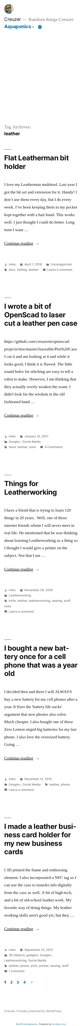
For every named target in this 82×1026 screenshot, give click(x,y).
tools (32, 447)
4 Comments (54, 447)
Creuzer (12, 19)
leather (34, 269)
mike (12, 264)
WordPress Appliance (26, 1024)
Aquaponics (17, 26)
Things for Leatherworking (30, 487)
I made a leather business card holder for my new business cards (40, 839)
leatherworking (39, 601)
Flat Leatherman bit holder (36, 162)
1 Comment (17, 971)
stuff (67, 601)
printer (43, 966)
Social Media (32, 441)
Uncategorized (61, 264)
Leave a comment (59, 269)
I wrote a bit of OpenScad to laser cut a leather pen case (40, 314)
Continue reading (21, 243)
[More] (40, 27)
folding (22, 269)
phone (65, 784)
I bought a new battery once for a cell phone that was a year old (40, 661)
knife (12, 601)
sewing (57, 601)
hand (12, 447)
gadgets (32, 955)
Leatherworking (20, 595)
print (34, 966)
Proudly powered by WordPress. (39, 1011)
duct (12, 269)
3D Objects (17, 955)
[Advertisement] (41, 76)
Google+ (15, 441)
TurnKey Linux (59, 1024)
